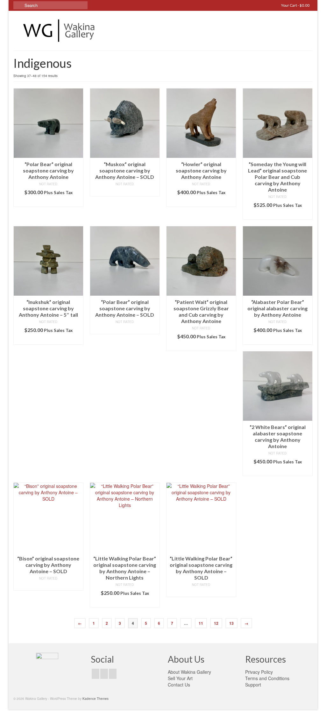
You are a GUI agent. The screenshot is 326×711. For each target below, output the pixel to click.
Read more (124, 191)
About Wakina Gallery (189, 672)
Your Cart (294, 5)
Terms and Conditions (267, 678)
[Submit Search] (18, 5)
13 (231, 623)
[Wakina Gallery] (60, 30)
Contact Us (179, 684)
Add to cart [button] (48, 202)
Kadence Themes (95, 698)
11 (201, 623)
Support (253, 684)
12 (216, 623)
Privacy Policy (259, 672)
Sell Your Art (180, 678)
